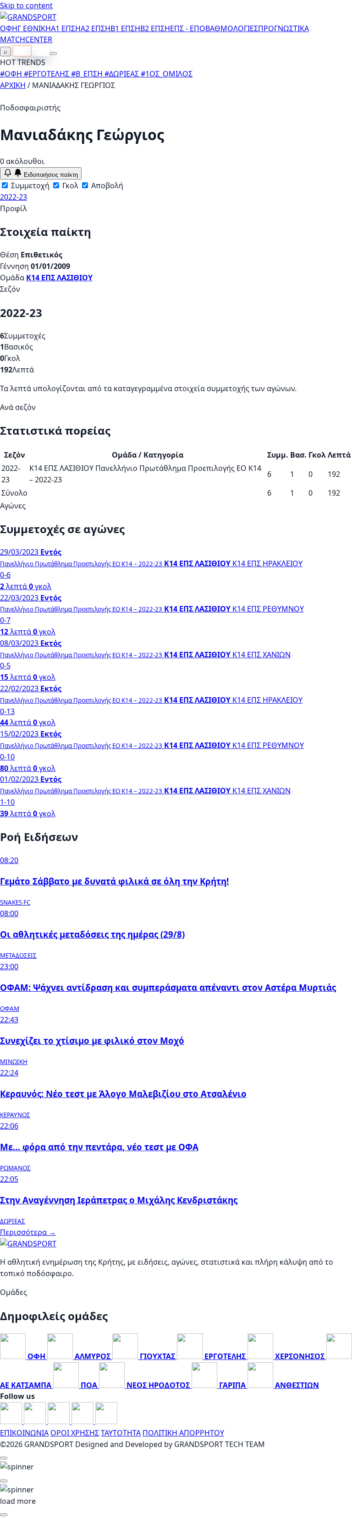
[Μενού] (53, 53)
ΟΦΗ (8, 28)
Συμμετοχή (29, 185)
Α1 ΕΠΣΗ (66, 28)
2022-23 (13, 197)
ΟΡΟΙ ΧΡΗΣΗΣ (74, 1433)
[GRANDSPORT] (28, 17)
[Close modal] (3, 1458)
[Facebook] (12, 1421)
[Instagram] (36, 1421)
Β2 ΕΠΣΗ (155, 28)
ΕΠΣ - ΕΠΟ (187, 28)
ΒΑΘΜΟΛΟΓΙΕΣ (231, 28)
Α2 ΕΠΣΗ (95, 28)
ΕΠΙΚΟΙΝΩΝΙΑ (24, 1433)
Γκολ (69, 185)
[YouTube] (60, 1421)
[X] (83, 1421)
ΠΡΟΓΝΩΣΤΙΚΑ (283, 28)
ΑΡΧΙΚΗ (13, 85)
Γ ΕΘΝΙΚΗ (34, 28)
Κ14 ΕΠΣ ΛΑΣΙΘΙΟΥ (59, 278)
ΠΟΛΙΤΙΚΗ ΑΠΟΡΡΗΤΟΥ (183, 1433)
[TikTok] (106, 1421)
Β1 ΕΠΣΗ (125, 28)
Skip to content (26, 5)
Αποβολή (106, 185)
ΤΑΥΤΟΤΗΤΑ (121, 1433)
